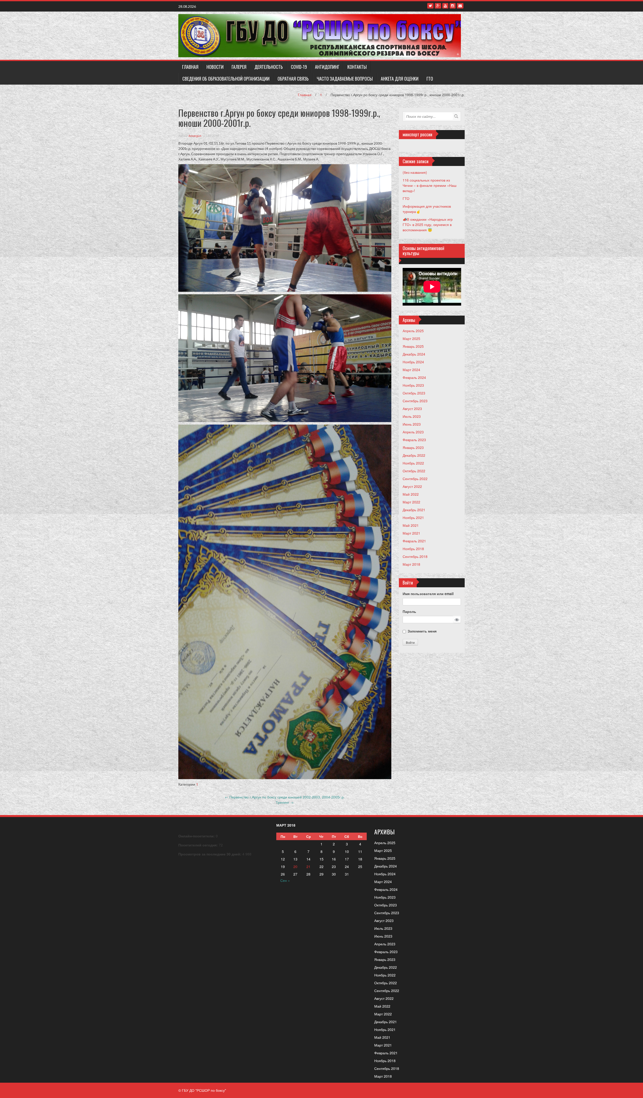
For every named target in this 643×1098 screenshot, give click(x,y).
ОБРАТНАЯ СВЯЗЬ (293, 78)
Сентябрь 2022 (415, 478)
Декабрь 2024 (414, 354)
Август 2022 (412, 486)
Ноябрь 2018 (413, 548)
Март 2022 (411, 501)
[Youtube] (445, 6)
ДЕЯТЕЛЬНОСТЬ (268, 67)
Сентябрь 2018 (415, 556)
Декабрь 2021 (414, 509)
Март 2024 (411, 369)
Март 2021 (411, 533)
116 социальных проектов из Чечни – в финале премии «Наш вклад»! (429, 185)
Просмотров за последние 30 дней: (210, 853)
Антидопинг (327, 67)
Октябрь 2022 (414, 470)
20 (295, 866)
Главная (190, 67)
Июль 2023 (412, 416)
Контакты (357, 67)
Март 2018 (411, 564)
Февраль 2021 (414, 540)
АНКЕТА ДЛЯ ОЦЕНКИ (399, 78)
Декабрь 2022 (414, 455)
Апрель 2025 (413, 330)
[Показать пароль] (457, 620)
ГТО (429, 78)
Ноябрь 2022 (413, 463)
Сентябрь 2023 (415, 400)
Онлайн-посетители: (197, 835)
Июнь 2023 (412, 424)
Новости (215, 67)
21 (308, 866)
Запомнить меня (422, 630)
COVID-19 (299, 67)
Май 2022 (411, 494)
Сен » (285, 880)
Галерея (239, 67)
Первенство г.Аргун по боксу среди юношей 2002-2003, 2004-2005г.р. (285, 796)
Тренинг (285, 802)
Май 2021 (411, 525)
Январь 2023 (413, 447)
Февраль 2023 (414, 439)
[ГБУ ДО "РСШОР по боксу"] (319, 35)
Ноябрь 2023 (413, 385)
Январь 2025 (413, 346)
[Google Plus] (438, 6)
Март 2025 (411, 338)
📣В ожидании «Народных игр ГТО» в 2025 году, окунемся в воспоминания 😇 (428, 224)
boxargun (194, 136)
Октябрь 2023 (414, 392)
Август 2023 (412, 408)
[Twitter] (430, 6)
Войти (410, 642)
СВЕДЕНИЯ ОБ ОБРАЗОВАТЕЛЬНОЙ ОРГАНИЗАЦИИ (226, 78)
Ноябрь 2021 (413, 517)
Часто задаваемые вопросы (345, 78)
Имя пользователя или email (428, 593)
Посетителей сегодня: (198, 844)
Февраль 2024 (414, 377)
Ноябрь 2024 (413, 361)
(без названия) (415, 172)
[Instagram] (453, 6)
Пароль (409, 611)
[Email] (460, 6)
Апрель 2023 (413, 431)
